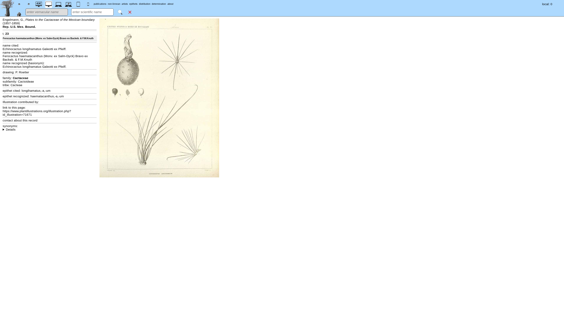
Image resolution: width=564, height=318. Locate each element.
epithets (133, 4)
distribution (144, 4)
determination (159, 4)
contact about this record (20, 120)
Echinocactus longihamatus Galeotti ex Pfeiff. (34, 49)
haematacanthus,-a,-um (47, 96)
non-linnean (114, 4)
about (170, 4)
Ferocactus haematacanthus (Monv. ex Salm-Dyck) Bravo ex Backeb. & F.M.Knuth (48, 38)
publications (100, 4)
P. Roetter (22, 72)
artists (125, 4)
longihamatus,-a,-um (36, 90)
